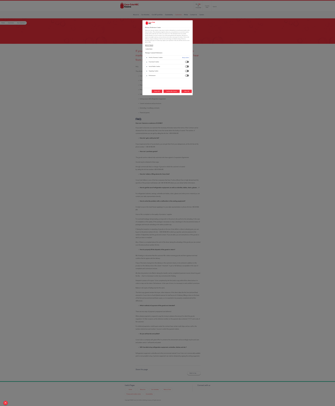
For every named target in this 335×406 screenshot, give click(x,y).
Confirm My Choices (171, 91)
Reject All (157, 91)
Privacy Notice (149, 45)
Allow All (186, 91)
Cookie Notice (149, 49)
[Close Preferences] (5, 403)
